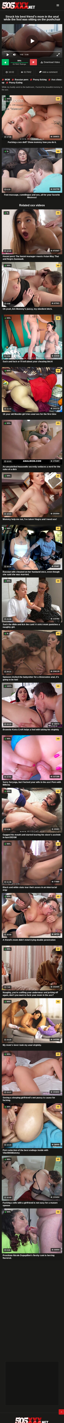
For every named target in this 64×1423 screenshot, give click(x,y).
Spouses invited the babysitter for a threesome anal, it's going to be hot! (31, 678)
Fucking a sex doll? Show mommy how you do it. (32, 142)
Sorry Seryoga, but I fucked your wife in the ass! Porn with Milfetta (32, 783)
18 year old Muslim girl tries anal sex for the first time (29, 414)
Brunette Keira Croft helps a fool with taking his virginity (31, 729)
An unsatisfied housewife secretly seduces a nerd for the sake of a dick (31, 468)
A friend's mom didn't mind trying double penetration (29, 940)
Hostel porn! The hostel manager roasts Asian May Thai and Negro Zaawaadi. (31, 257)
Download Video (52, 62)
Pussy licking (40, 79)
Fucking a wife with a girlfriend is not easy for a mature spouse (30, 1204)
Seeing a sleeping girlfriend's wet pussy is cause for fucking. (29, 1099)
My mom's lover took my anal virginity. (22, 1045)
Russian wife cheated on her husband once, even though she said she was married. (31, 573)
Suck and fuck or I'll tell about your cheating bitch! (28, 361)
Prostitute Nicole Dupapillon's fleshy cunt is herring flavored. (28, 1256)
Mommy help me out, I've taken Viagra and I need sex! (30, 519)
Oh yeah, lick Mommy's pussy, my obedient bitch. (27, 309)
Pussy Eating (15, 82)
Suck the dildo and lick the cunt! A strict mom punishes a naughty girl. (31, 625)
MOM (7, 79)
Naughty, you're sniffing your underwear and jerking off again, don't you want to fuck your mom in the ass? (30, 994)
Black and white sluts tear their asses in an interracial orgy (30, 888)
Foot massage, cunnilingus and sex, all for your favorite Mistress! (32, 196)
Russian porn (21, 79)
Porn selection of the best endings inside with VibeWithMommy (25, 1151)
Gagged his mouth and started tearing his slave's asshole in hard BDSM (32, 836)
